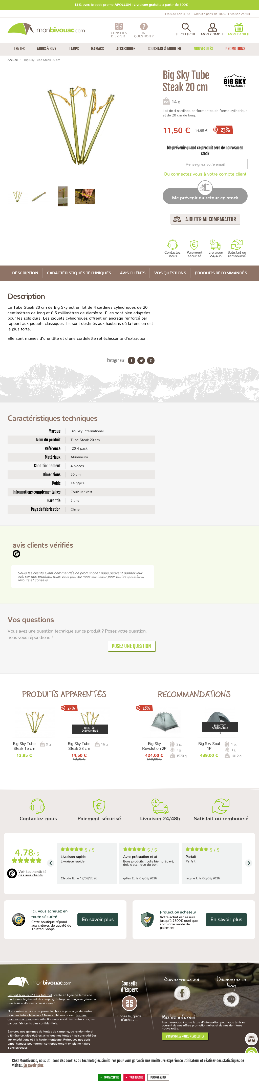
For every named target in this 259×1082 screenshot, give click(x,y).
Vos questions (170, 273)
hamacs (21, 1043)
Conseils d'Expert (129, 1001)
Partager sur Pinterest (151, 360)
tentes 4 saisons (73, 1035)
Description (25, 273)
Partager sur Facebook (131, 360)
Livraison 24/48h (215, 254)
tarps (11, 1043)
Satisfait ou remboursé (237, 254)
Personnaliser (158, 1077)
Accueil (13, 59)
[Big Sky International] (235, 80)
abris (87, 1039)
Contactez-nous (173, 254)
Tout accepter (111, 1077)
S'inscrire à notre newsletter (185, 1036)
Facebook (182, 993)
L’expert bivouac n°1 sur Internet (30, 995)
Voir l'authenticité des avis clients (32, 873)
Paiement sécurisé (194, 254)
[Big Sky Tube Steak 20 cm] (18, 196)
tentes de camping (56, 1031)
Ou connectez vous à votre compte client (205, 174)
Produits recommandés (221, 273)
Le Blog (231, 999)
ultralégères (33, 1035)
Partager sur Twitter (141, 360)
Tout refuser (136, 1077)
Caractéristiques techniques (79, 273)
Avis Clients (132, 273)
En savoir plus (98, 919)
